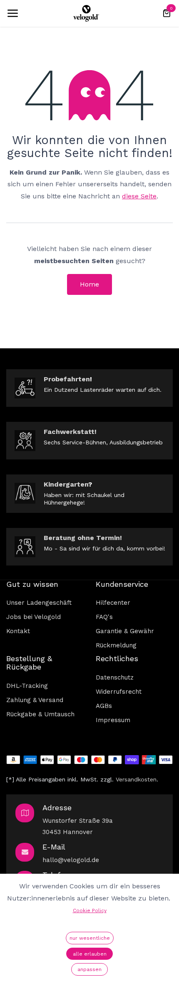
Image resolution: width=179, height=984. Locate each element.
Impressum (113, 720)
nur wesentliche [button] (90, 938)
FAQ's (104, 617)
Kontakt (18, 631)
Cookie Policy (90, 910)
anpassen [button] (89, 969)
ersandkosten (138, 779)
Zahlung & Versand (34, 700)
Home (89, 284)
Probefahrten (67, 379)
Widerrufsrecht (119, 691)
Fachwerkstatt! (70, 432)
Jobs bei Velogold (33, 617)
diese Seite (139, 196)
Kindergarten (66, 484)
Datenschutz (115, 677)
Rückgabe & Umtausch (40, 714)
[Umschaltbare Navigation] (12, 13)
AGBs (104, 706)
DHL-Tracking (27, 686)
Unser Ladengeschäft (39, 602)
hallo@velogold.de (70, 860)
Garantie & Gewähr (125, 631)
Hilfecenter (113, 602)
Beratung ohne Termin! (83, 538)
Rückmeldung (116, 645)
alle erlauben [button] (90, 954)
